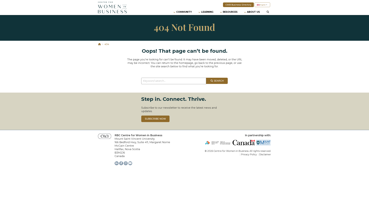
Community (184, 12)
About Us (253, 12)
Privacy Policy (249, 154)
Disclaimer (265, 154)
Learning (207, 12)
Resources (230, 12)
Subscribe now (155, 118)
